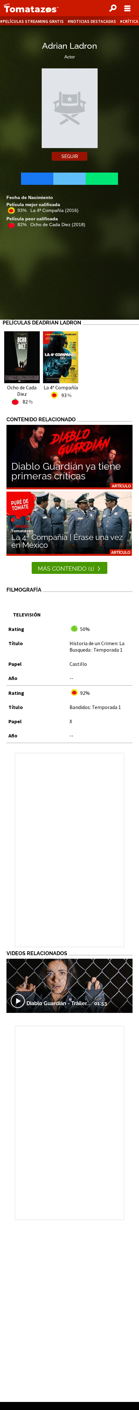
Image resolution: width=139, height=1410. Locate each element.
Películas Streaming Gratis (33, 21)
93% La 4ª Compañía (48, 210)
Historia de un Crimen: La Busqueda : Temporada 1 (97, 646)
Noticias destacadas (93, 21)
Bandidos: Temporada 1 (95, 707)
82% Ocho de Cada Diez (51, 224)
